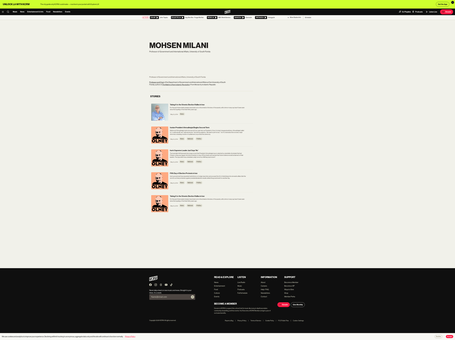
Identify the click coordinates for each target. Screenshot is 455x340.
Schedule (308, 17)
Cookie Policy (268, 321)
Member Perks (289, 297)
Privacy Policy (240, 321)
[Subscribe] (192, 297)
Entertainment (219, 286)
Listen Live (433, 12)
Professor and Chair (156, 82)
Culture (217, 293)
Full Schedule (242, 293)
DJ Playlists (406, 12)
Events (67, 12)
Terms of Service (254, 321)
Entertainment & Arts (35, 12)
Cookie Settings (298, 321)
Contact (264, 297)
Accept (449, 337)
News (22, 12)
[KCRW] (153, 280)
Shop (286, 293)
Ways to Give (289, 289)
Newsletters (57, 12)
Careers (264, 286)
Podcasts (419, 12)
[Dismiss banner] (452, 2)
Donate (448, 12)
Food (48, 12)
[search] (8, 11)
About (263, 282)
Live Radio (241, 282)
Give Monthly (298, 305)
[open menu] (3, 11)
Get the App (442, 4)
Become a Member (291, 282)
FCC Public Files (282, 321)
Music (15, 12)
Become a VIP (289, 286)
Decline (438, 337)
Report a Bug (229, 321)
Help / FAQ (265, 289)
